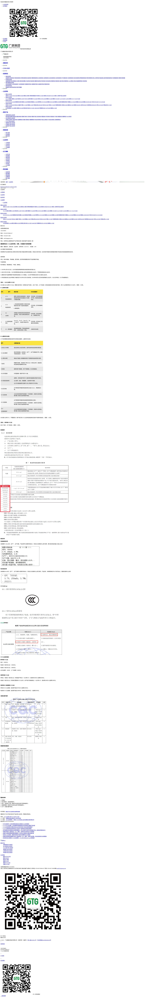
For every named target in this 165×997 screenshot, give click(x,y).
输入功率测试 (96, 77)
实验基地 (8, 155)
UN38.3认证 (6, 68)
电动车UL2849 (20, 98)
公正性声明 (5, 4)
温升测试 (62, 81)
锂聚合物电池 (13, 116)
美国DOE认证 (20, 108)
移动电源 (8, 116)
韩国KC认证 (30, 105)
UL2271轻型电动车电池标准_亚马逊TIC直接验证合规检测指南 (17, 828)
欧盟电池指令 (64, 101)
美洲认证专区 (9, 97)
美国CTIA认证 (55, 98)
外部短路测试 (115, 77)
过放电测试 (46, 77)
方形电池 (29, 116)
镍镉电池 (64, 116)
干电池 (56, 116)
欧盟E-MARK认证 (87, 101)
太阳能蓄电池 (57, 119)
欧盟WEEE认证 (50, 101)
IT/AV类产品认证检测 (8, 847)
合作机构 (8, 158)
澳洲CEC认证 (9, 95)
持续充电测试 (17, 77)
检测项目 (5, 73)
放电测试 (12, 77)
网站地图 (5, 40)
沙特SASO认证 (99, 105)
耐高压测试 (47, 84)
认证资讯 (5, 140)
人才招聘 (8, 165)
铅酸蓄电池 (20, 119)
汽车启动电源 (51, 119)
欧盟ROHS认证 (79, 101)
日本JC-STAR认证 (10, 105)
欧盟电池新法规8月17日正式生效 (13, 818)
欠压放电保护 (22, 84)
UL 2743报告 (8, 98)
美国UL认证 (14, 98)
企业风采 (8, 162)
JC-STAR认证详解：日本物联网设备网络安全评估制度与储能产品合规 (19, 825)
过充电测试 (40, 77)
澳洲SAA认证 (40, 95)
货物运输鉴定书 (33, 95)
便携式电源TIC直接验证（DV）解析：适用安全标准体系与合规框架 (18, 831)
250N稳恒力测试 (72, 81)
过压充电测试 (52, 77)
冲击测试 (28, 81)
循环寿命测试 (13, 87)
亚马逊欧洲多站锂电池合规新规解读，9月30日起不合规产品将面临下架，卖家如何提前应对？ (24, 830)
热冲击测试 (48, 81)
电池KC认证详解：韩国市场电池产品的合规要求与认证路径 (16, 834)
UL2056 (15, 186)
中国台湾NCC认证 (107, 105)
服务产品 (5, 112)
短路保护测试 (28, 84)
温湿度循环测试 (9, 81)
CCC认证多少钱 (7, 816)
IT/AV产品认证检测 (10, 121)
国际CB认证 (20, 95)
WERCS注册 (27, 98)
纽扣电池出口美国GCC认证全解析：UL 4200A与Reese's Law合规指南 (18, 837)
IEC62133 (3, 186)
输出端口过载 (103, 77)
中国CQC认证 (52, 105)
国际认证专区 (9, 94)
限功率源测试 (90, 77)
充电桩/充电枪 (9, 119)
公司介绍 (8, 154)
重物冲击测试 (38, 81)
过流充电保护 (15, 84)
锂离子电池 (24, 116)
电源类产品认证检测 (10, 122)
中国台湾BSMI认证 (37, 105)
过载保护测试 (34, 84)
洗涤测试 (85, 81)
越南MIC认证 (71, 105)
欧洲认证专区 (9, 100)
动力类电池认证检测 (10, 118)
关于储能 (5, 151)
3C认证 (17, 816)
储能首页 (5, 63)
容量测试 (8, 87)
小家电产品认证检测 (61, 95)
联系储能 (5, 169)
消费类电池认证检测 (10, 115)
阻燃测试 (66, 81)
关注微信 (5, 38)
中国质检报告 (58, 105)
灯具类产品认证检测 (10, 124)
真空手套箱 (19, 87)
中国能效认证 (42, 108)
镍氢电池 (60, 116)
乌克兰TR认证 (95, 101)
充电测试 (8, 77)
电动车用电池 (38, 119)
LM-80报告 (14, 108)
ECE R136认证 (101, 101)
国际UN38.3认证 (7, 856)
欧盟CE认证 (24, 101)
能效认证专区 (9, 106)
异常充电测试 (24, 77)
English (4, 41)
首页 (7, 182)
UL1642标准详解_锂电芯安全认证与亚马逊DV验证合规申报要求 (17, 827)
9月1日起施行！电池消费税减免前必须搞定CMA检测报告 (16, 824)
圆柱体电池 (19, 116)
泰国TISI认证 (77, 105)
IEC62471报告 (53, 95)
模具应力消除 (16, 81)
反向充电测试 (77, 77)
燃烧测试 (57, 81)
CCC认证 (13, 816)
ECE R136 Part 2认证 (10, 101)
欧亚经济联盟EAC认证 (32, 101)
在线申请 (8, 172)
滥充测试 (29, 77)
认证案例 (8, 147)
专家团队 (8, 160)
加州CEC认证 (31, 108)
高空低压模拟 (23, 81)
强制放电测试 (35, 77)
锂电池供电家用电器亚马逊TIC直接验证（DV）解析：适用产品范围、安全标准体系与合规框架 (25, 836)
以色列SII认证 (83, 105)
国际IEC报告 (26, 95)
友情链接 (8, 176)
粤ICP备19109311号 (32, 940)
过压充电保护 (9, 84)
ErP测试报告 (8, 108)
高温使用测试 (79, 81)
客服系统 (5, 130)
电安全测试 (8, 76)
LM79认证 (48, 108)
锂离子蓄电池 (26, 119)
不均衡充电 (64, 77)
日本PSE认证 (45, 105)
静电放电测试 (83, 77)
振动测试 (32, 81)
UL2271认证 (77, 98)
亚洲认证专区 (9, 103)
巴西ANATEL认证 (42, 98)
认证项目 (5, 91)
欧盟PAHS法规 (57, 101)
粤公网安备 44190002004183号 (44, 940)
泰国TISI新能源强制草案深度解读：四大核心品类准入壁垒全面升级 (18, 833)
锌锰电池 (52, 116)
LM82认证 (36, 108)
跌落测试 (53, 81)
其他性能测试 (9, 85)
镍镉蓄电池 (32, 119)
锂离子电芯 (34, 116)
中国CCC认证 (24, 105)
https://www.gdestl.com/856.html (13, 811)
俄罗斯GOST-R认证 (42, 101)
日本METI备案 (17, 105)
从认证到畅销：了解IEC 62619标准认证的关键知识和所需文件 (20, 819)
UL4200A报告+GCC (69, 98)
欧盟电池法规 (18, 101)
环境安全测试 (9, 79)
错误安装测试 (109, 77)
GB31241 (7, 186)
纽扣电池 (39, 116)
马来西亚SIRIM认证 (91, 105)
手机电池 (48, 116)
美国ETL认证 (49, 98)
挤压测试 (43, 81)
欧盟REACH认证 (72, 101)
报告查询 (8, 135)
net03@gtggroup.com (61, 868)
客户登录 (8, 132)
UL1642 (11, 186)
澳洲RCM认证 (47, 95)
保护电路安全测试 (10, 82)
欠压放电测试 (70, 77)
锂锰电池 (44, 116)
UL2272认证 (62, 98)
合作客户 (8, 163)
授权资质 (8, 157)
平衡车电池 (15, 119)
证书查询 (5, 6)
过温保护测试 (41, 84)
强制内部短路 (122, 77)
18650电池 (69, 116)
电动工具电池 (45, 119)
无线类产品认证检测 (10, 125)
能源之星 (25, 108)
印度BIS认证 (64, 105)
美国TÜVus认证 (33, 98)
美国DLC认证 (53, 108)
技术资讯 (8, 145)
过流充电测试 (58, 77)
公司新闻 (8, 142)
